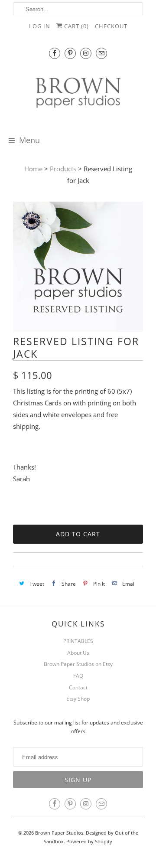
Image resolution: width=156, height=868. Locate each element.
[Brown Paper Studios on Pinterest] (70, 53)
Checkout (111, 26)
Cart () (75, 26)
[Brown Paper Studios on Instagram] (85, 53)
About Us (78, 652)
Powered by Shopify (89, 841)
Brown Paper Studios (59, 832)
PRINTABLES (78, 641)
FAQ (78, 675)
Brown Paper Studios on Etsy (78, 664)
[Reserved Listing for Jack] (78, 329)
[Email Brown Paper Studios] (101, 53)
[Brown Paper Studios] (78, 94)
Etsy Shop (78, 698)
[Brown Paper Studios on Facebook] (54, 53)
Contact (78, 687)
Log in (39, 26)
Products (63, 168)
